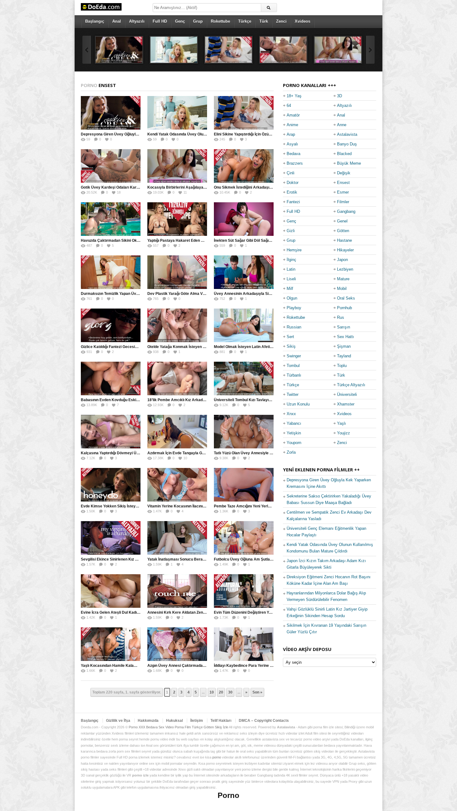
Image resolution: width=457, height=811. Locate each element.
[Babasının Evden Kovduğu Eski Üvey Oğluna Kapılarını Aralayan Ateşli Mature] (111, 378)
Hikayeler (345, 250)
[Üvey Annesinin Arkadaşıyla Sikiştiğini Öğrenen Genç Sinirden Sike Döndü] (244, 272)
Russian (294, 327)
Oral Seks (346, 298)
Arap (291, 134)
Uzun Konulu (298, 404)
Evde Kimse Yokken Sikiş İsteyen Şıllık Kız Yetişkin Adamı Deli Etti (139, 506)
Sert (290, 336)
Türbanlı (294, 375)
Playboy (294, 307)
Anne (341, 124)
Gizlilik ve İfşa (118, 720)
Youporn (294, 442)
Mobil (342, 288)
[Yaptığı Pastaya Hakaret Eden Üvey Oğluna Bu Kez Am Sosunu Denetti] (177, 219)
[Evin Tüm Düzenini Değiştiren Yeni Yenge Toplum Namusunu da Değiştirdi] (244, 591)
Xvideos (302, 21)
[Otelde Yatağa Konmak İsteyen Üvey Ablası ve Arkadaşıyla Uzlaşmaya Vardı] (177, 325)
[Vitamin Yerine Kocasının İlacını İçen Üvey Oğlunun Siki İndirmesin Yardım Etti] (177, 485)
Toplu (342, 365)
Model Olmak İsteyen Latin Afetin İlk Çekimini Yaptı (258, 347)
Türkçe (244, 21)
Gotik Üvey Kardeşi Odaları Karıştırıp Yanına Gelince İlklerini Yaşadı (140, 187)
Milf (290, 288)
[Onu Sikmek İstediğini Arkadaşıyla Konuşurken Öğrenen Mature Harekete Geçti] (244, 166)
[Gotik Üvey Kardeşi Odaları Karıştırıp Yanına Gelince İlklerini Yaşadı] (283, 50)
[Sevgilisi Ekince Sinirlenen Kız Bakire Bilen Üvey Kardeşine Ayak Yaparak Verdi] (111, 538)
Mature (343, 279)
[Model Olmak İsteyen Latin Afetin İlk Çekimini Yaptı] (244, 325)
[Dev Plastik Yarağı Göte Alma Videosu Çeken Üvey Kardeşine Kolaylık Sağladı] (177, 272)
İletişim (196, 720)
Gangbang (346, 211)
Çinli (290, 173)
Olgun (292, 298)
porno (216, 757)
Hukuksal (174, 720)
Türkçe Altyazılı (351, 385)
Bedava (293, 153)
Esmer (343, 192)
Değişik (343, 173)
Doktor (292, 182)
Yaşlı (341, 423)
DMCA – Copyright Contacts (264, 720)
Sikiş (291, 346)
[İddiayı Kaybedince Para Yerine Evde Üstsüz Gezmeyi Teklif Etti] (244, 644)
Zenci (281, 21)
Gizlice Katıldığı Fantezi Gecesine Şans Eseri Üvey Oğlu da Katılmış (140, 347)
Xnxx (291, 413)
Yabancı (294, 423)
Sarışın (343, 327)
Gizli (291, 230)
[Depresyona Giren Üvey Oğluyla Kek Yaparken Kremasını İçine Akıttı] (119, 50)
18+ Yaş (294, 96)
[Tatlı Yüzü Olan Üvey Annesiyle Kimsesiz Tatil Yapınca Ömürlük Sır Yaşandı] (244, 431)
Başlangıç (94, 21)
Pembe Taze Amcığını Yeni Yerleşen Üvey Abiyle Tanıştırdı (265, 506)
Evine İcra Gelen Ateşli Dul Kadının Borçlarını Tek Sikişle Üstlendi (138, 612)
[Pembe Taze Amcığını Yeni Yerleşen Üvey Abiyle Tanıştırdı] (244, 485)
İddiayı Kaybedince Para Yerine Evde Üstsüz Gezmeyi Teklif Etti (270, 665)
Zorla (291, 452)
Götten (343, 230)
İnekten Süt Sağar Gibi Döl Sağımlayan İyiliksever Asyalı (263, 240)
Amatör (293, 115)
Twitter (292, 394)
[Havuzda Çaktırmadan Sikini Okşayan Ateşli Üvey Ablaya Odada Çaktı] (111, 219)
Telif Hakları (220, 720)
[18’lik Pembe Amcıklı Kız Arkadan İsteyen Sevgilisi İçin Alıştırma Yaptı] (177, 378)
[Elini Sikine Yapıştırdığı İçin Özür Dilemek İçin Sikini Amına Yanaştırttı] (228, 50)
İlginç (291, 259)
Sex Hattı (345, 336)
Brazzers (295, 163)
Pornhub (344, 307)
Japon (342, 259)
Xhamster (345, 404)
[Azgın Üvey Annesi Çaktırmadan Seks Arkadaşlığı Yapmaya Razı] (177, 644)
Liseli (291, 279)
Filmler (343, 201)
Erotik (292, 192)
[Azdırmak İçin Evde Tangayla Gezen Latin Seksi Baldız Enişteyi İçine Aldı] (177, 431)
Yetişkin (294, 433)
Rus (340, 317)
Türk (263, 21)
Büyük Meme (349, 163)
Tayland (344, 356)
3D (339, 96)
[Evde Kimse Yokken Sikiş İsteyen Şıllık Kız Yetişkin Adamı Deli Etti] (111, 485)
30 (230, 692)
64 (289, 105)
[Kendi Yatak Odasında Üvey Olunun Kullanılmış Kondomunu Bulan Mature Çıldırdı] (173, 50)
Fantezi (293, 201)
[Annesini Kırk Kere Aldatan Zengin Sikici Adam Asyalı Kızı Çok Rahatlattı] (177, 591)
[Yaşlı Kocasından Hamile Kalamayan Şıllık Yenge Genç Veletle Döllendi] (111, 644)
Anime (292, 124)
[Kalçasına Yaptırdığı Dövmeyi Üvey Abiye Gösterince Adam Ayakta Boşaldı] (111, 431)
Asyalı (292, 144)
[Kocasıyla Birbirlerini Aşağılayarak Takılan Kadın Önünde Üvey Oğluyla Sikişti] (338, 50)
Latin (291, 269)
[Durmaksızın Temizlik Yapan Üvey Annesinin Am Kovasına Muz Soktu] (111, 272)
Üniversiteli (347, 394)
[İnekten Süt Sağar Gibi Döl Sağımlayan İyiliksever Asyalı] (244, 219)
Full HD (160, 21)
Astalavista (347, 134)
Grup (198, 21)
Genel (342, 221)
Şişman (344, 346)
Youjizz (343, 433)
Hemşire (294, 250)
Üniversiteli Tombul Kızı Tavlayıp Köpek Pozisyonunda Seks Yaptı (271, 400)
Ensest (343, 182)
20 (221, 692)
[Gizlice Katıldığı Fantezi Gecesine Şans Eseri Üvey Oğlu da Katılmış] (111, 325)
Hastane (344, 240)
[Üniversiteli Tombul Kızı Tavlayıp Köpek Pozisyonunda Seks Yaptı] (244, 378)
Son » (257, 692)
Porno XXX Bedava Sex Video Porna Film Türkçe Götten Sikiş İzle (178, 727)
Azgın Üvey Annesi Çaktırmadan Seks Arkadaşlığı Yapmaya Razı (204, 665)
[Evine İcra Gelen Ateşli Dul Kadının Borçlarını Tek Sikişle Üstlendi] (111, 591)
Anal (116, 21)
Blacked (344, 153)
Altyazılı (137, 21)
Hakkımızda (148, 720)
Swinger (294, 356)
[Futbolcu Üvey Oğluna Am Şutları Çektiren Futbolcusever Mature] (244, 538)
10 (212, 692)
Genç (180, 21)
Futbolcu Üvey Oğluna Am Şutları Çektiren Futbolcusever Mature (271, 559)
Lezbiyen (345, 269)
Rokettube (220, 21)
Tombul (293, 365)
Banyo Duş (347, 144)
